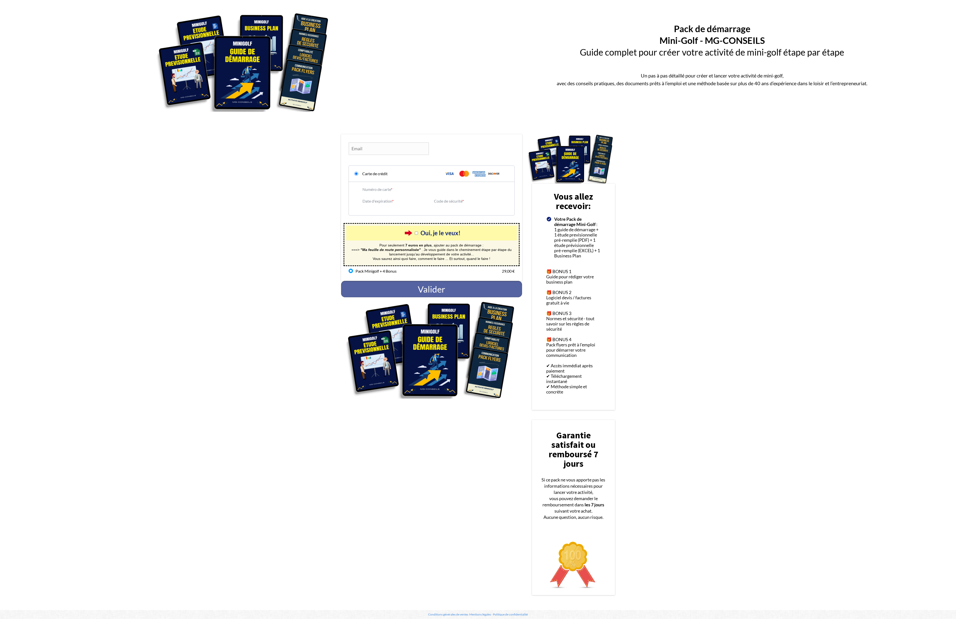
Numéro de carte (376, 189)
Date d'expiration (377, 201)
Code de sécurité (448, 201)
